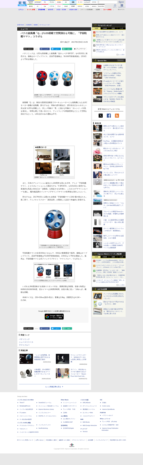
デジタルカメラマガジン (27, 425)
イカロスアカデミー (89, 416)
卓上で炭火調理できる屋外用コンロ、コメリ (109, 32)
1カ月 (121, 28)
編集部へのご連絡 (64, 440)
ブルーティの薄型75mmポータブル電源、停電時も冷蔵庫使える (113, 214)
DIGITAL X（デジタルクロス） (48, 416)
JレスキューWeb (88, 412)
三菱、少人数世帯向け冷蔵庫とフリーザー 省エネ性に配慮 (113, 222)
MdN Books (86, 422)
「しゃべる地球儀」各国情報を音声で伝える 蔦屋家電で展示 (43, 357)
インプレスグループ (102, 440)
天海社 (104, 402)
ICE (101, 400)
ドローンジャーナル (26, 416)
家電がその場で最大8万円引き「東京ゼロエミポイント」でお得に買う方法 (113, 311)
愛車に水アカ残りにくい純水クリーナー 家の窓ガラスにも (113, 128)
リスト (36, 49)
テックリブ (83, 429)
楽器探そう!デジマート (70, 406)
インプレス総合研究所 (26, 409)
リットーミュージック (70, 402)
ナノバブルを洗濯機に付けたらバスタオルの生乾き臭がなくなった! (113, 296)
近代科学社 (64, 425)
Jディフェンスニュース (90, 406)
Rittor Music (65, 400)
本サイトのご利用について (25, 440)
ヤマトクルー (24, 345)
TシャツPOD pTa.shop (109, 421)
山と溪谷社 (64, 416)
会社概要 (90, 440)
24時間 (105, 28)
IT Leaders (23, 412)
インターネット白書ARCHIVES (29, 432)
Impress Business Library (46, 409)
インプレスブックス (45, 425)
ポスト (30, 49)
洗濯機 (98, 9)
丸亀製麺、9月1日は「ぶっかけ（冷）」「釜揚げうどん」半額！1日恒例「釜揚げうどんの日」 (110, 272)
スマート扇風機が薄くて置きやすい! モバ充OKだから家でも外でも (113, 185)
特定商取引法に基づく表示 (118, 440)
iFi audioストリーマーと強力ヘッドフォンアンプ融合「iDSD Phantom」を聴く (113, 83)
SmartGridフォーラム (45, 402)
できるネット (24, 429)
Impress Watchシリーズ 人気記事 (110, 254)
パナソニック (24, 339)
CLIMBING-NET (68, 422)
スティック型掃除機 (86, 9)
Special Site (102, 60)
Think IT (22, 402)
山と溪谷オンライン (69, 419)
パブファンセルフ (107, 415)
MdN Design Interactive (90, 425)
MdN (81, 419)
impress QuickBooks (108, 409)
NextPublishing (43, 428)
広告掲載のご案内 (51, 440)
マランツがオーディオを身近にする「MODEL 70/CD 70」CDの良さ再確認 (113, 99)
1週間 (113, 28)
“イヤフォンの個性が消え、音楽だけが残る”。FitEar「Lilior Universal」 (113, 75)
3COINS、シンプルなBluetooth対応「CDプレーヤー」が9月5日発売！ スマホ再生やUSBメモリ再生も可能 (110, 262)
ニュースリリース (26, 342)
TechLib (85, 431)
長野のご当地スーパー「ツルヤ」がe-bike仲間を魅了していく (113, 205)
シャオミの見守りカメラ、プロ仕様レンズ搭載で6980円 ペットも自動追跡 (113, 245)
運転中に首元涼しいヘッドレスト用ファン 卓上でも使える (113, 194)
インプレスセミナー (45, 412)
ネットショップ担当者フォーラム (49, 406)
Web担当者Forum (25, 406)
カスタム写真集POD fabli (110, 425)
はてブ (57, 49)
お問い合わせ (40, 440)
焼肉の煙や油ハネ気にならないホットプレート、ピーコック (113, 158)
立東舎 (65, 412)
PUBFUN (103, 412)
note (68, 49)
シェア (46, 49)
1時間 (96, 28)
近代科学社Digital (68, 428)
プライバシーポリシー (78, 440)
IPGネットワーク (105, 419)
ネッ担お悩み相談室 (26, 419)
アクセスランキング (105, 25)
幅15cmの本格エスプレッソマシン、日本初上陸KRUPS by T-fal (113, 166)
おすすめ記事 (102, 289)
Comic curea (106, 406)
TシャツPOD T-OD (69, 409)
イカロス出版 (84, 400)
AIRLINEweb (86, 402)
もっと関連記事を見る (53, 387)
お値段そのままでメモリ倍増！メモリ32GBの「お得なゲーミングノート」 (113, 67)
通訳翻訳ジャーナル (89, 409)
